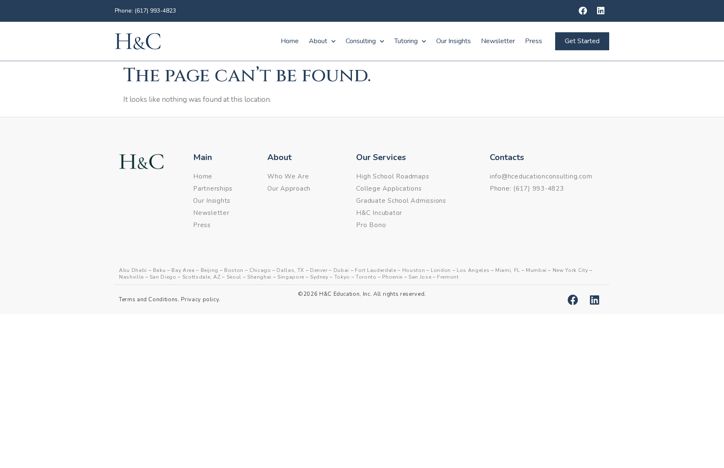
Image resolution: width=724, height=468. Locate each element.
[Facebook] (582, 11)
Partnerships (213, 188)
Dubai (341, 270)
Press (533, 41)
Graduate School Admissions (401, 201)
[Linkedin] (600, 11)
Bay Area (182, 270)
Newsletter (498, 41)
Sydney (319, 277)
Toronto (366, 277)
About (318, 41)
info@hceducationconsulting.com (541, 176)
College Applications (388, 188)
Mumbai (536, 270)
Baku (159, 270)
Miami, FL (507, 270)
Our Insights (453, 41)
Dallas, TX (290, 270)
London (441, 270)
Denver (319, 270)
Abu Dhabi (133, 270)
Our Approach (288, 188)
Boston (233, 270)
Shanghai (259, 277)
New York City (570, 270)
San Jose (420, 277)
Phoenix (392, 277)
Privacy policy (200, 299)
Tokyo (342, 277)
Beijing (210, 270)
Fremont (448, 277)
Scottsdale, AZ (201, 277)
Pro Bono (371, 225)
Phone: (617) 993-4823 (145, 11)
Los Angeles (473, 270)
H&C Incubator (379, 213)
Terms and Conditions (148, 299)
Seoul (234, 277)
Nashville (131, 277)
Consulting (361, 41)
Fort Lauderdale (375, 270)
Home (290, 41)
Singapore (290, 277)
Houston (413, 270)
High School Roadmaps (392, 176)
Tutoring (406, 41)
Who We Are (288, 176)
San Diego (163, 277)
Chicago (260, 270)
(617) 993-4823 (538, 188)
